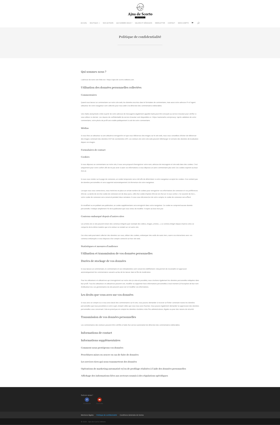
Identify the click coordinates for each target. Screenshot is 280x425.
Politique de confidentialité (106, 415)
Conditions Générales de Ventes (132, 415)
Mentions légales (87, 415)
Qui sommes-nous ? (124, 23)
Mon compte (183, 23)
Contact (171, 23)
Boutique (94, 23)
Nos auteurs (108, 23)
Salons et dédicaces (143, 23)
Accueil (84, 23)
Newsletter (160, 23)
